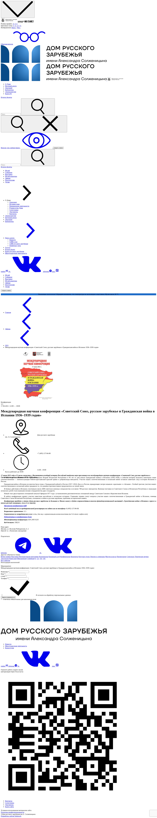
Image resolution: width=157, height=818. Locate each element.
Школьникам (22, 558)
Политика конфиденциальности (12, 812)
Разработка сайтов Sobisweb (11, 816)
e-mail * (4, 576)
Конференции (65, 557)
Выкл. (14, 28)
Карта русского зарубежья (14, 251)
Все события (5, 560)
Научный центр (11, 86)
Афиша (7, 178)
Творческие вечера (142, 557)
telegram (46, 271)
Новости (12, 240)
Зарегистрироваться (8, 597)
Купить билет (10, 249)
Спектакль (130, 557)
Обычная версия (7, 44)
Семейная (30, 558)
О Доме (8, 84)
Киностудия (9, 648)
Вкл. (19, 28)
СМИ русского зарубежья (18, 244)
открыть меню (58, 148)
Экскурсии (5, 558)
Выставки (8, 174)
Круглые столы (84, 557)
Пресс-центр (10, 238)
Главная (8, 312)
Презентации (121, 557)
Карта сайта (9, 807)
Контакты (13, 214)
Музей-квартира (11, 176)
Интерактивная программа (29, 557)
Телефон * (5, 578)
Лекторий (8, 88)
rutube (3, 271)
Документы (13, 212)
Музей (7, 170)
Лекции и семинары (97, 557)
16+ (41, 558)
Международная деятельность (16, 253)
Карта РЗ (8, 94)
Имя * (3, 574)
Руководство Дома (16, 208)
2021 (7, 345)
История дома (14, 204)
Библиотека (9, 90)
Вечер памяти (6, 557)
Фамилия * (5, 572)
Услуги (7, 247)
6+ (35, 558)
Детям (7, 182)
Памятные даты (15, 246)
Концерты (74, 557)
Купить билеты (6, 97)
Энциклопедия (10, 92)
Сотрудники (13, 210)
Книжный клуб (54, 557)
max (53, 271)
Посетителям (10, 180)
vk (10, 271)
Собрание (8, 172)
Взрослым (13, 558)
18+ (44, 558)
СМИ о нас (13, 242)
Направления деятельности (19, 206)
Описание (13, 202)
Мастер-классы (110, 557)
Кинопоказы (43, 557)
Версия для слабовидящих (10, 148)
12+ (38, 558)
